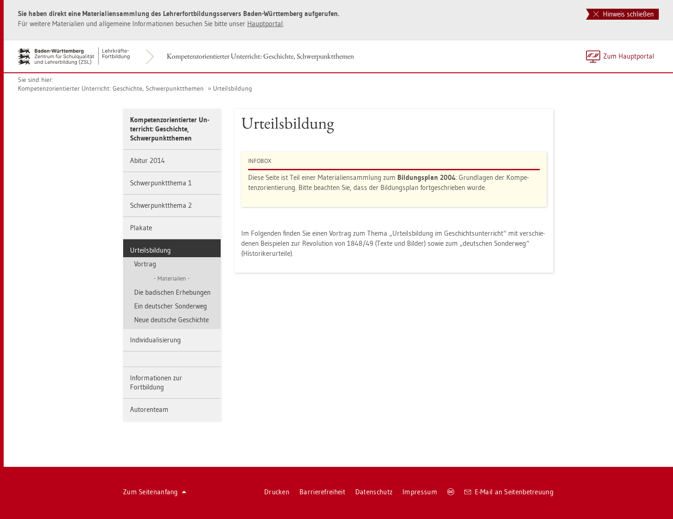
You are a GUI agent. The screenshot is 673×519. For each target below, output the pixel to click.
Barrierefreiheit (322, 491)
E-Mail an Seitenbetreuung (514, 491)
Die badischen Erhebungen (172, 292)
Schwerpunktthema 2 (161, 205)
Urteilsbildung (232, 88)
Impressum (419, 491)
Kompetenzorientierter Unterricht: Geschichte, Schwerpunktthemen (260, 56)
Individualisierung (155, 339)
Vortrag (145, 264)
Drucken (276, 491)
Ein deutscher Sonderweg (170, 306)
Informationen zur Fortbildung (156, 382)
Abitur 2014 (147, 160)
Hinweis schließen (627, 14)
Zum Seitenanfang (150, 491)
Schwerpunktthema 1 (161, 182)
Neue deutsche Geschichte (171, 319)
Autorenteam (149, 409)
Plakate (141, 227)
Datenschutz (373, 491)
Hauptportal (265, 23)
